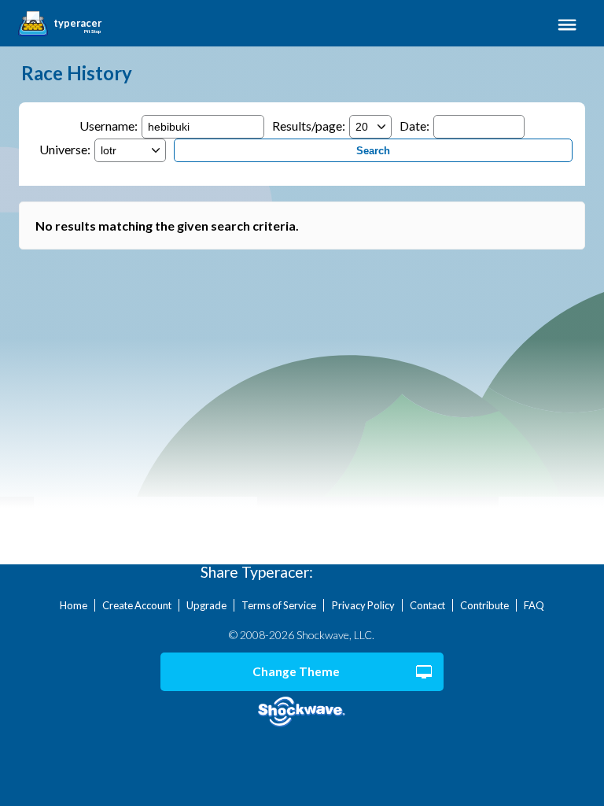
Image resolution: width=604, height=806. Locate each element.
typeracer (77, 24)
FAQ (534, 605)
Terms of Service (278, 605)
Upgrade (206, 605)
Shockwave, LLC (302, 712)
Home (73, 605)
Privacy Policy (363, 605)
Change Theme (296, 671)
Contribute (484, 605)
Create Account (136, 605)
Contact (427, 605)
